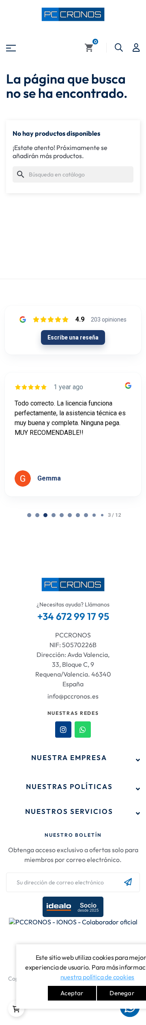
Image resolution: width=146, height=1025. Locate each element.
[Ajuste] (136, 48)
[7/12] (86, 515)
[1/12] (37, 515)
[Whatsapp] (83, 729)
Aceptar (71, 993)
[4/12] (62, 515)
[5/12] (70, 515)
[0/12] (29, 515)
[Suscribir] (128, 882)
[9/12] (102, 515)
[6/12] (78, 515)
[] (16, 1009)
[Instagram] (63, 729)
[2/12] (45, 515)
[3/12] (53, 515)
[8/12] (94, 515)
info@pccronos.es (73, 696)
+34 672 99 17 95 (73, 616)
